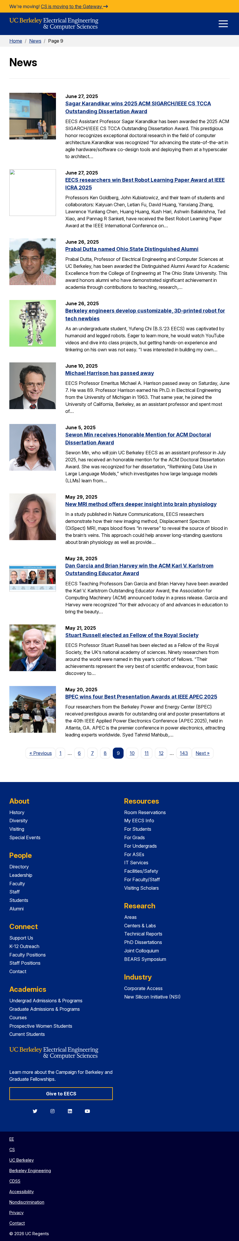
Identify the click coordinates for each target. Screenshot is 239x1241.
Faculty (17, 883)
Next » (204, 753)
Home (15, 41)
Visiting (16, 829)
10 (132, 753)
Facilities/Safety (141, 871)
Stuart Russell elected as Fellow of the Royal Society (131, 635)
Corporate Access (143, 988)
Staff (14, 892)
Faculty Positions (27, 955)
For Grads (134, 837)
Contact (17, 971)
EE (11, 1139)
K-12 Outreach (24, 946)
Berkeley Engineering (30, 1170)
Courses (18, 1017)
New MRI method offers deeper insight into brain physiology (141, 504)
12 (161, 753)
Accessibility (21, 1191)
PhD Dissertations (143, 942)
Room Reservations (145, 812)
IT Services (136, 862)
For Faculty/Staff (142, 879)
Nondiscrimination (26, 1202)
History (16, 812)
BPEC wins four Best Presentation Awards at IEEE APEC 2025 (141, 697)
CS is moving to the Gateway (72, 6)
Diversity (18, 820)
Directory (19, 867)
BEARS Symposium (145, 959)
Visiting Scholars (141, 888)
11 (147, 753)
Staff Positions (25, 963)
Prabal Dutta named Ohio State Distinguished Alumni (131, 249)
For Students (137, 829)
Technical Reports (143, 934)
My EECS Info (139, 820)
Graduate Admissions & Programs (44, 1009)
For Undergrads (140, 846)
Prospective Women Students (40, 1026)
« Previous (42, 753)
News (35, 41)
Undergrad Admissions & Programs (45, 1000)
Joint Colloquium (141, 951)
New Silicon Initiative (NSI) (152, 997)
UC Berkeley (21, 1160)
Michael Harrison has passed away (109, 373)
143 (184, 753)
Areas (130, 917)
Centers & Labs (140, 925)
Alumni (16, 909)
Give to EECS (61, 1094)
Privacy (16, 1212)
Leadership (20, 875)
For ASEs (134, 854)
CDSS (14, 1181)
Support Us (21, 938)
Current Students (27, 1034)
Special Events (25, 837)
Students (18, 900)
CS (12, 1149)
